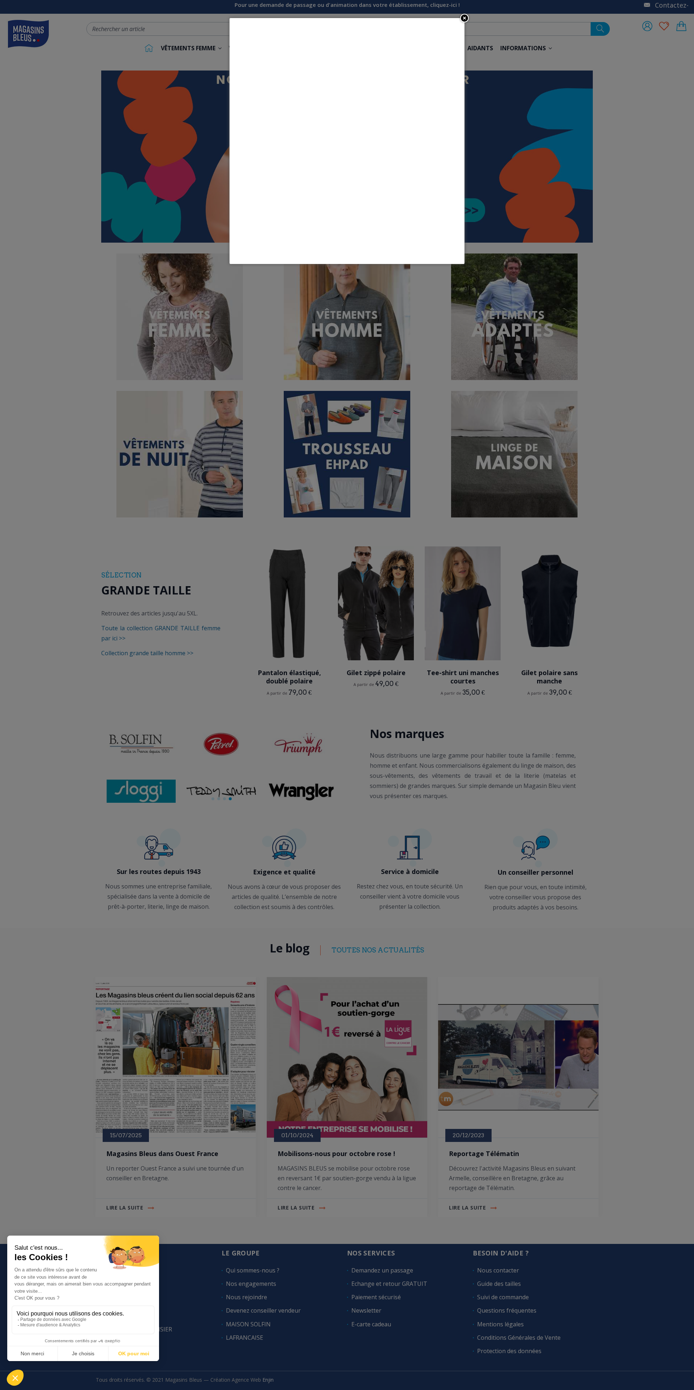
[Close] (464, 18)
